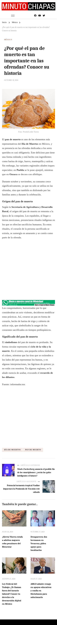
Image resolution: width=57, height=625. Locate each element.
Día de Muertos (12, 450)
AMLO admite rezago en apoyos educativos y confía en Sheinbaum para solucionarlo (41, 591)
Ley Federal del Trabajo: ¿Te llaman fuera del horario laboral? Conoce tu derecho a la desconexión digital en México (11, 594)
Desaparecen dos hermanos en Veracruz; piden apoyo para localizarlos (39, 543)
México (8, 40)
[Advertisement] (28, 271)
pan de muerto (33, 450)
